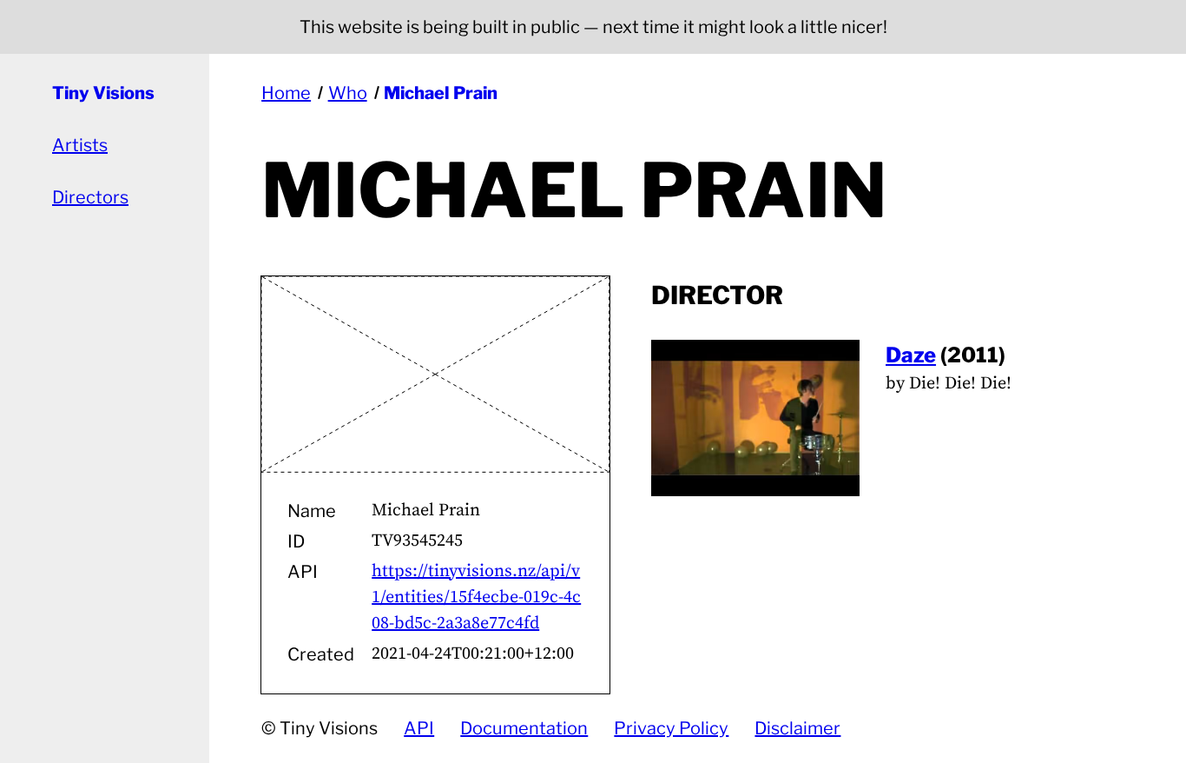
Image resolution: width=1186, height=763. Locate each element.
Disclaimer (797, 728)
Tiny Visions (103, 93)
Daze (911, 355)
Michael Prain (440, 93)
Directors (90, 197)
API (419, 728)
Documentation (524, 728)
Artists (80, 145)
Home (286, 93)
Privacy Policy (671, 728)
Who (347, 93)
